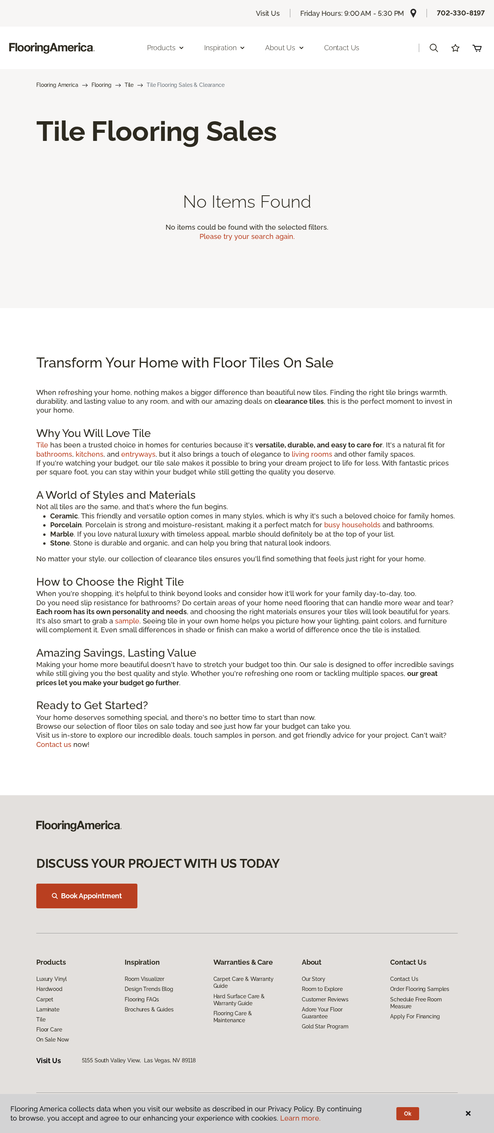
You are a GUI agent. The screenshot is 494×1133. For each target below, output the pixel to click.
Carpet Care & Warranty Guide (243, 982)
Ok (407, 1114)
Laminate (47, 1009)
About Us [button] (280, 48)
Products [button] (161, 48)
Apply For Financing (415, 1016)
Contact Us (341, 48)
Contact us (53, 744)
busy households (352, 525)
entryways (138, 454)
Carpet (44, 999)
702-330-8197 (461, 13)
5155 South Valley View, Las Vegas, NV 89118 (139, 1060)
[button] (434, 48)
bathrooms (54, 454)
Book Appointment (91, 896)
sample (127, 621)
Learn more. (300, 1118)
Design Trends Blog (149, 989)
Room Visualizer (144, 979)
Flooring (101, 85)
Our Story (313, 979)
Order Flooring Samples (419, 989)
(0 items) (477, 48)
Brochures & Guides (149, 1009)
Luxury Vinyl (51, 979)
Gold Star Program (325, 1026)
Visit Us (268, 13)
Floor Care (49, 1029)
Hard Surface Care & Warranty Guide (239, 999)
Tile (129, 85)
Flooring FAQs (142, 999)
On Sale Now (52, 1039)
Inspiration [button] (220, 48)
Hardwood (49, 989)
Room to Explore (322, 989)
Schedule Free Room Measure (416, 1002)
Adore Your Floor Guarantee (322, 1013)
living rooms (312, 454)
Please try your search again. (247, 236)
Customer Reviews (325, 999)
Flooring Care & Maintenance (232, 1016)
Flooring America (57, 85)
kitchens (89, 454)
